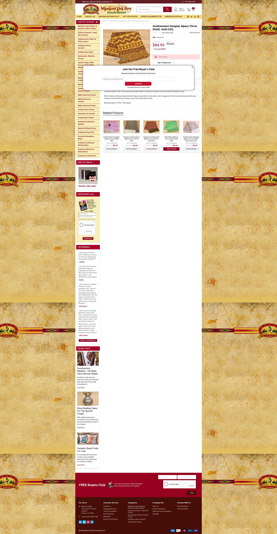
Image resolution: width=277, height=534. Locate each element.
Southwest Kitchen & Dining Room (86, 150)
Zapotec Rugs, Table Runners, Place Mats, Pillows (86, 65)
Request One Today (87, 186)
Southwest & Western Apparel (86, 123)
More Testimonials (88, 340)
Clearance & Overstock (87, 156)
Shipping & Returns (109, 509)
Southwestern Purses (86, 110)
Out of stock (112, 149)
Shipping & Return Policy (109, 16)
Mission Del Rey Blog (173, 16)
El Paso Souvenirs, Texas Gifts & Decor (87, 34)
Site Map (156, 514)
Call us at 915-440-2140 (89, 517)
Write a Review (195, 32)
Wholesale (106, 516)
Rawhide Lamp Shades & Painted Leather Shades (87, 27)
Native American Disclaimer (162, 511)
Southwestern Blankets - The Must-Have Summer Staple (87, 371)
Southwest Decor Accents (84, 47)
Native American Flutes (87, 106)
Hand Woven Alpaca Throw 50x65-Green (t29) (171, 139)
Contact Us (90, 16)
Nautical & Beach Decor (87, 128)
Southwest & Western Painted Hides (86, 144)
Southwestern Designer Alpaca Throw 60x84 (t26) (112, 139)
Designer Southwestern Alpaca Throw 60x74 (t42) (131, 139)
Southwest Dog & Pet (86, 132)
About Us (156, 506)
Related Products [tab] (113, 113)
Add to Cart (171, 149)
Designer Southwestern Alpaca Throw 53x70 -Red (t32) (151, 139)
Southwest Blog (182, 506)
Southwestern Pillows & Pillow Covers (87, 40)
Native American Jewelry (84, 100)
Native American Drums (87, 95)
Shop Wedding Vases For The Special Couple (87, 411)
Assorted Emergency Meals (86, 137)
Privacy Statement (159, 509)
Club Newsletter (182, 509)
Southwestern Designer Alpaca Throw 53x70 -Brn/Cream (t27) (191, 139)
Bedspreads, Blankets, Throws (86, 57)
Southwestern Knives (86, 118)
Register (182, 10)
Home (79, 16)
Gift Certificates (130, 16)
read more (81, 387)
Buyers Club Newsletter (151, 16)
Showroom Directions (110, 519)
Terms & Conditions (110, 511)
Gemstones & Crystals (86, 114)
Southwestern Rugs (85, 52)
